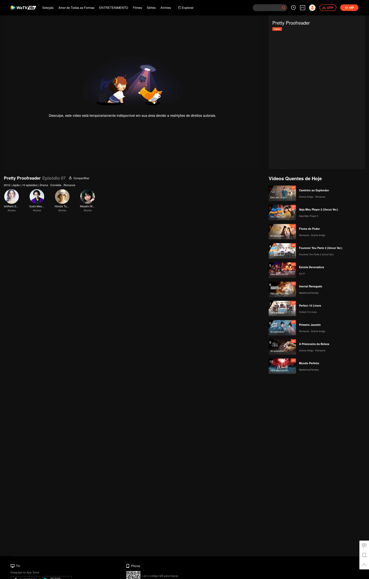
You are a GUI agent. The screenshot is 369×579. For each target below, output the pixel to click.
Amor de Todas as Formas (76, 7)
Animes (165, 7)
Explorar (188, 7)
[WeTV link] (24, 8)
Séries (151, 7)
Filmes (137, 7)
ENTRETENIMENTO (113, 7)
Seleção (48, 7)
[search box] (283, 7)
